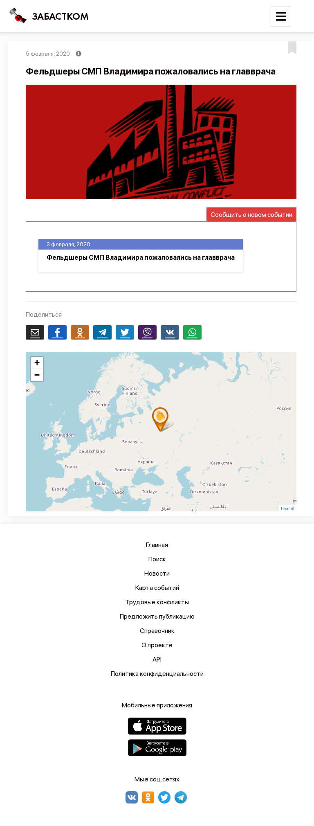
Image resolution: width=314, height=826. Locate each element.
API (157, 659)
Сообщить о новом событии (251, 214)
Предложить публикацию (157, 616)
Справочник (157, 631)
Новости (157, 573)
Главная (157, 545)
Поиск (157, 559)
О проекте (157, 645)
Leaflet (287, 508)
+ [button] (37, 363)
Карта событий (157, 588)
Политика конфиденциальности (157, 673)
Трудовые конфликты (157, 602)
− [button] (37, 375)
